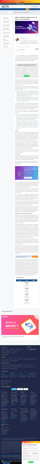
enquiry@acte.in (23, 376)
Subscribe (26, 75)
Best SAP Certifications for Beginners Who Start (6, 40)
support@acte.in (5, 383)
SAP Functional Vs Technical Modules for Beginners (6, 36)
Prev (17, 35)
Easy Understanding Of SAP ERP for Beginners (6, 22)
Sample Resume (12, 349)
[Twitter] (31, 349)
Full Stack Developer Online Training (28, 366)
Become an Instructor (4, 360)
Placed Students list (14, 352)
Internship (3, 351)
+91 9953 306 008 (6, 375)
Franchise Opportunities (14, 360)
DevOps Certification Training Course (16, 365)
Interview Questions (26, 12)
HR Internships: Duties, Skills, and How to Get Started (6, 18)
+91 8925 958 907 (33, 375)
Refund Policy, (9, 455)
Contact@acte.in (5, 376)
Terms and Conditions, (17, 455)
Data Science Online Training (16, 366)
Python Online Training (27, 365)
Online (26, 389)
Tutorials (19, 12)
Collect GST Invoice (5, 354)
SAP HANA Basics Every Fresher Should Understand (6, 29)
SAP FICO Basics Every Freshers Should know (6, 44)
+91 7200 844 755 (15, 375)
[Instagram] (27, 349)
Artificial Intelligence (4, 368)
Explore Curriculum (28, 177)
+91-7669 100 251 (24, 375)
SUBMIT (30, 462)
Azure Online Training (13, 368)
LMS (28, 9)
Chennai (14, 389)
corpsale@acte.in (32, 376)
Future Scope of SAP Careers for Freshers (6, 33)
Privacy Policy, (4, 455)
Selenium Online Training (5, 366)
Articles (15, 12)
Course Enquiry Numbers (20, 3)
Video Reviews (15, 351)
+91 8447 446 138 (6, 382)
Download (35, 256)
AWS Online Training (4, 365)
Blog (21, 349)
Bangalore (20, 389)
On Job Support (8, 351)
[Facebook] (35, 349)
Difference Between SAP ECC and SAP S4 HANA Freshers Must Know (6, 25)
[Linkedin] (29, 349)
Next (37, 35)
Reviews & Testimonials (5, 352)
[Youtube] (33, 349)
